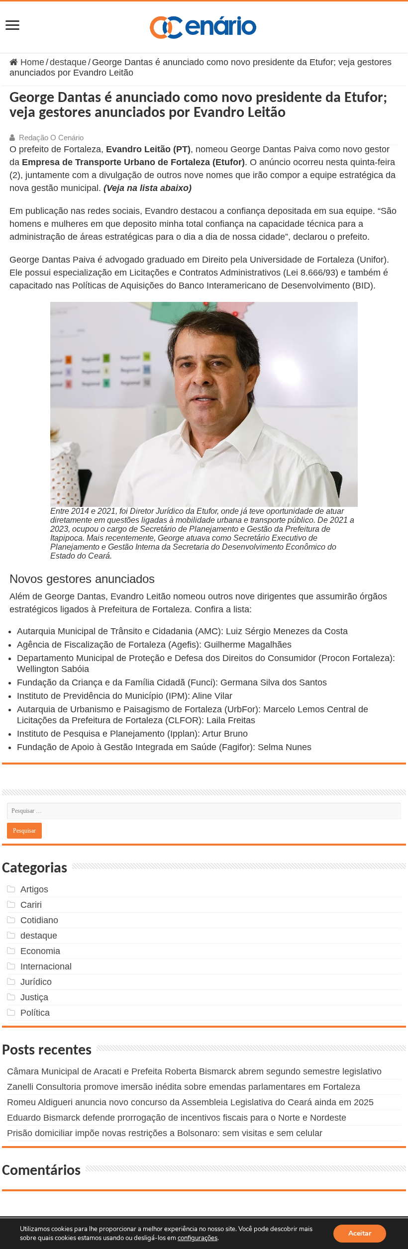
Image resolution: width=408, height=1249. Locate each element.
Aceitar (359, 1233)
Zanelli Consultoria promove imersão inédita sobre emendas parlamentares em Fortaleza (183, 1087)
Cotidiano (39, 920)
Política (35, 1013)
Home (31, 62)
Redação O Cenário (51, 137)
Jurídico (36, 982)
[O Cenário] (204, 25)
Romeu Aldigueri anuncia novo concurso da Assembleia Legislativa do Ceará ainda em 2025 (190, 1102)
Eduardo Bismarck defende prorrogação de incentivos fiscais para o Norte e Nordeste (176, 1118)
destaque (68, 62)
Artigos (34, 889)
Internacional (46, 966)
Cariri (31, 905)
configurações (197, 1238)
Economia (40, 951)
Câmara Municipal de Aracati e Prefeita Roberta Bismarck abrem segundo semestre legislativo (194, 1071)
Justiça (34, 997)
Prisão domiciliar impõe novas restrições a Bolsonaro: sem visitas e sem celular (164, 1133)
